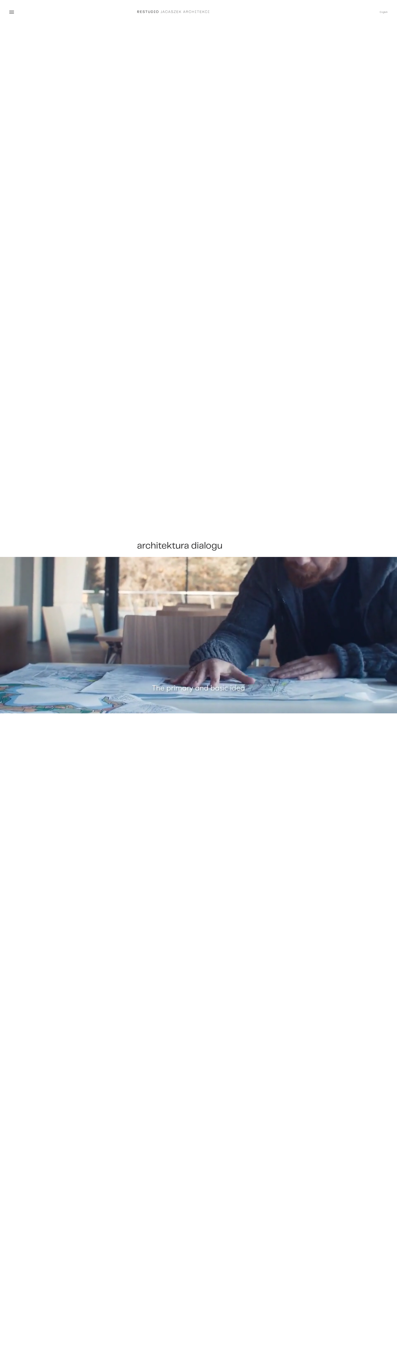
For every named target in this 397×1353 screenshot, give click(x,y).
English (384, 12)
